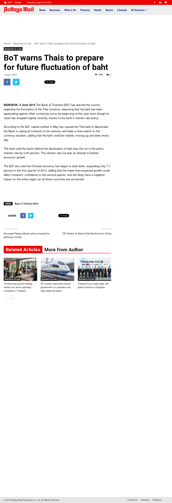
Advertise (145, 499)
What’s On (70, 10)
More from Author (63, 249)
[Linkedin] (160, 2)
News (42, 10)
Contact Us (132, 499)
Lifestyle (122, 10)
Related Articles (23, 249)
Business (55, 10)
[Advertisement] (86, 26)
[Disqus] (57, 353)
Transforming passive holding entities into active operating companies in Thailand (18, 287)
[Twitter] (165, 2)
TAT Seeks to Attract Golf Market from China (86, 233)
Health (97, 10)
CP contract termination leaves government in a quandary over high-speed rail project (56, 287)
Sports (109, 10)
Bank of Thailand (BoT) (26, 203)
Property (85, 10)
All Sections (138, 10)
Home (7, 43)
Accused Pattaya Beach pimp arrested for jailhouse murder (27, 235)
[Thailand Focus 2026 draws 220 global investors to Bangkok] (94, 269)
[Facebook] (154, 2)
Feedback (157, 499)
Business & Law (13, 48)
